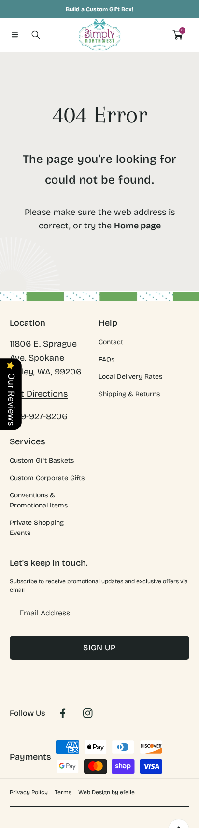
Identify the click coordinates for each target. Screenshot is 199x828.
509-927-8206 (38, 416)
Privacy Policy (29, 792)
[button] (14, 34)
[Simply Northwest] (99, 34)
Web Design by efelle (106, 792)
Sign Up (99, 647)
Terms (63, 792)
